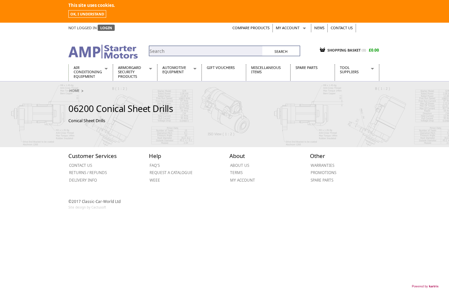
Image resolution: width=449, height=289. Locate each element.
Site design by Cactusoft (87, 207)
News (319, 27)
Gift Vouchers (221, 67)
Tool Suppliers (349, 69)
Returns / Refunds (88, 172)
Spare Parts (306, 67)
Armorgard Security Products (129, 72)
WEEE (155, 180)
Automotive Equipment (174, 69)
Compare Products (251, 27)
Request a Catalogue (171, 172)
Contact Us (342, 27)
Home (74, 90)
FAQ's (155, 165)
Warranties (322, 165)
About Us (239, 165)
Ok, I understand (87, 13)
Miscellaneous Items (266, 69)
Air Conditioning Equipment (88, 72)
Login (106, 27)
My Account (287, 27)
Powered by (425, 286)
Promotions (323, 172)
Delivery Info (83, 180)
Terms (236, 172)
